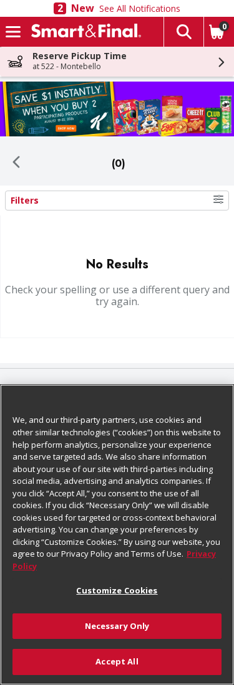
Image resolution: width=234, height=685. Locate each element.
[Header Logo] (83, 32)
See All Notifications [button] (139, 8)
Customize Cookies (116, 590)
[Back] (16, 163)
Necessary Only (117, 625)
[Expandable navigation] (13, 32)
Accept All (116, 661)
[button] (183, 32)
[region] (117, 534)
